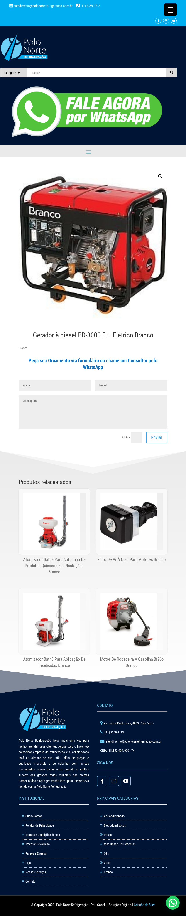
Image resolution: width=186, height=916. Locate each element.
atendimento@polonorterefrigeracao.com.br (43, 6)
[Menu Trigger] (170, 9)
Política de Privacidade (39, 825)
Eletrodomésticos (115, 825)
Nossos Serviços (35, 872)
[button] (160, 176)
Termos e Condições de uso (42, 835)
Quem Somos (33, 816)
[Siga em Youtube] (174, 21)
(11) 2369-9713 (90, 6)
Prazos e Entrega (36, 853)
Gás (106, 853)
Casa (107, 863)
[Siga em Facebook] (158, 21)
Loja (28, 863)
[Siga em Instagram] (166, 21)
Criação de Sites (144, 905)
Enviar (156, 437)
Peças (108, 835)
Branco (108, 872)
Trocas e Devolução (37, 844)
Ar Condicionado (114, 816)
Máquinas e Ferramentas (119, 844)
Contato (30, 881)
